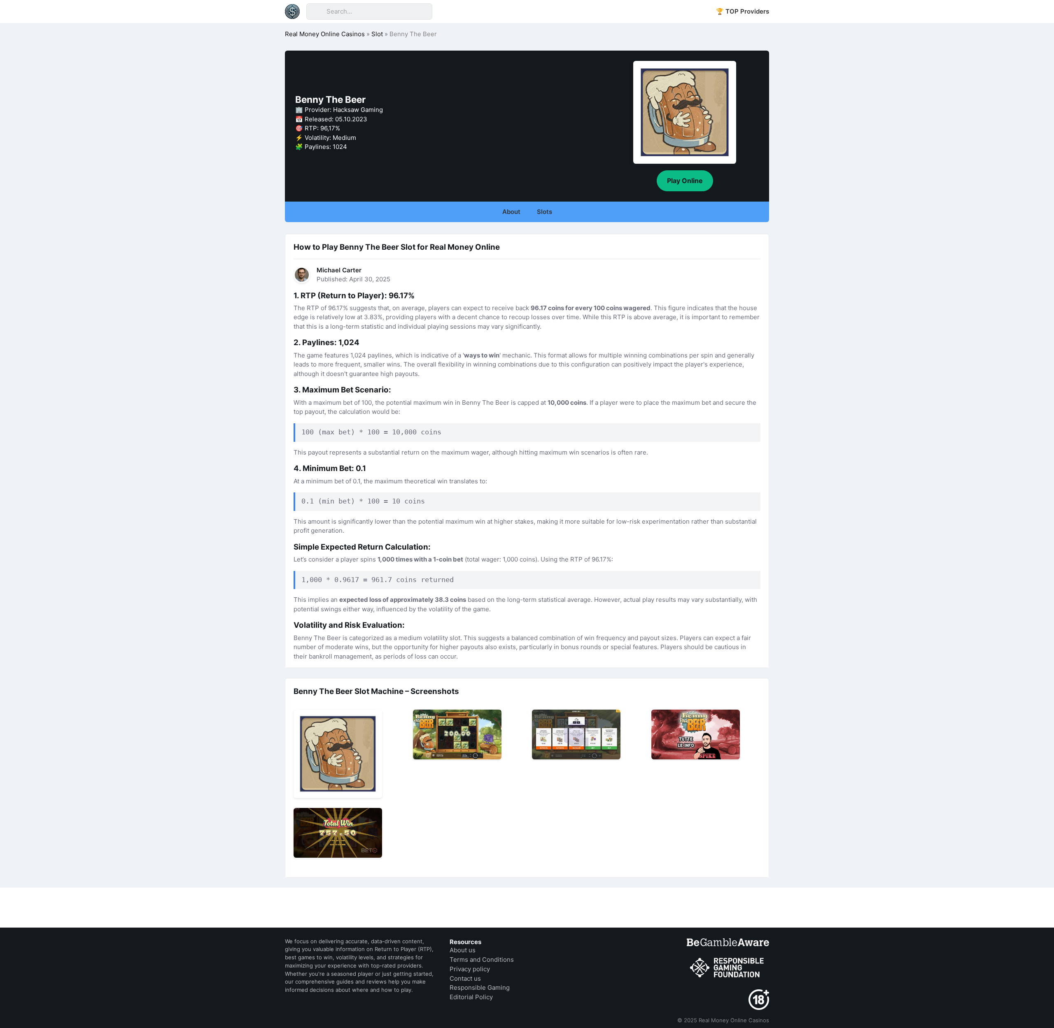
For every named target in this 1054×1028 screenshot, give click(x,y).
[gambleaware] (728, 942)
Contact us (465, 978)
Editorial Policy (471, 997)
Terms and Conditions (482, 959)
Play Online (685, 180)
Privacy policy (470, 969)
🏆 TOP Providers (742, 11)
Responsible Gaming (480, 987)
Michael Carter (339, 270)
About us (463, 950)
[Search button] (316, 11)
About (511, 212)
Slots (544, 212)
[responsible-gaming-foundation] (728, 968)
